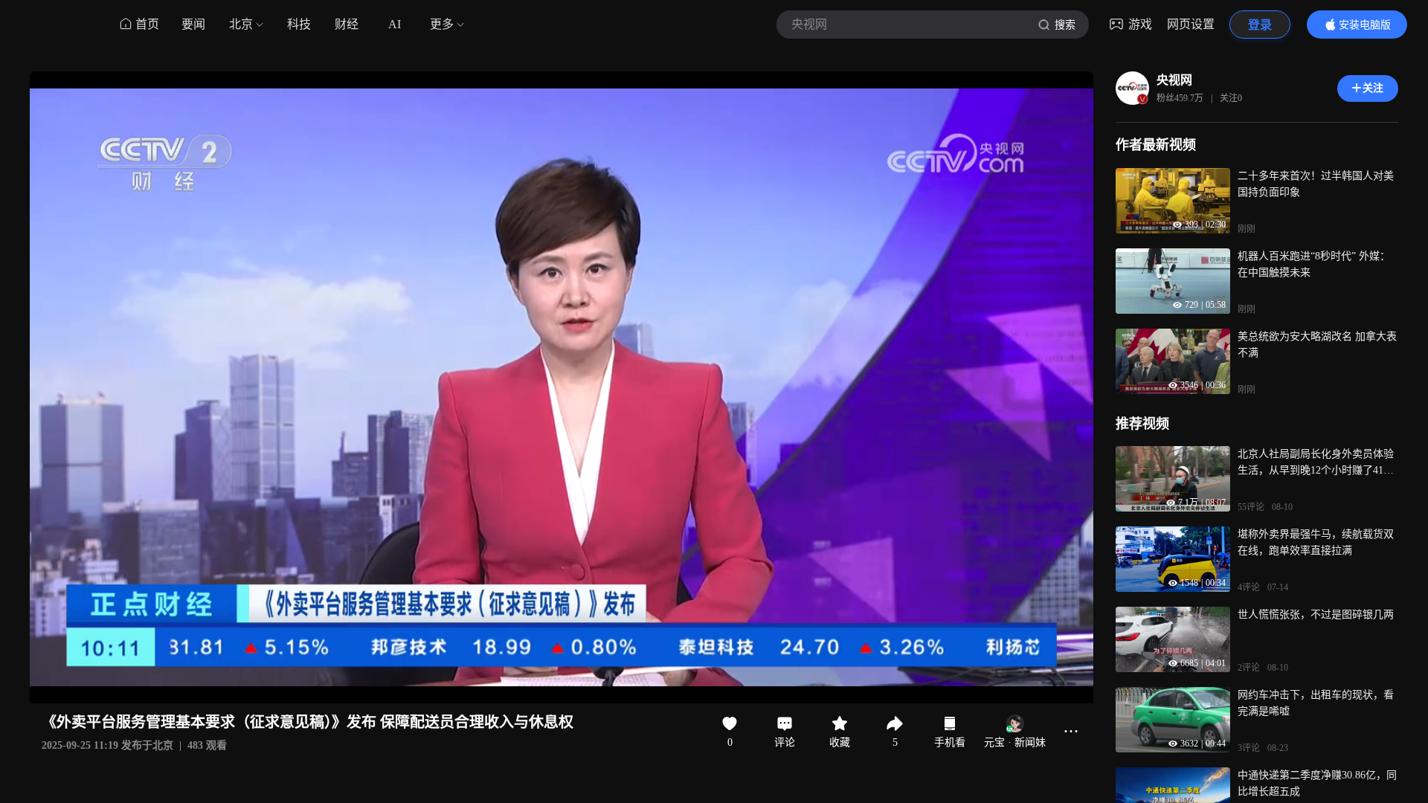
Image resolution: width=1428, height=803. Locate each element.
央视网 (1174, 80)
